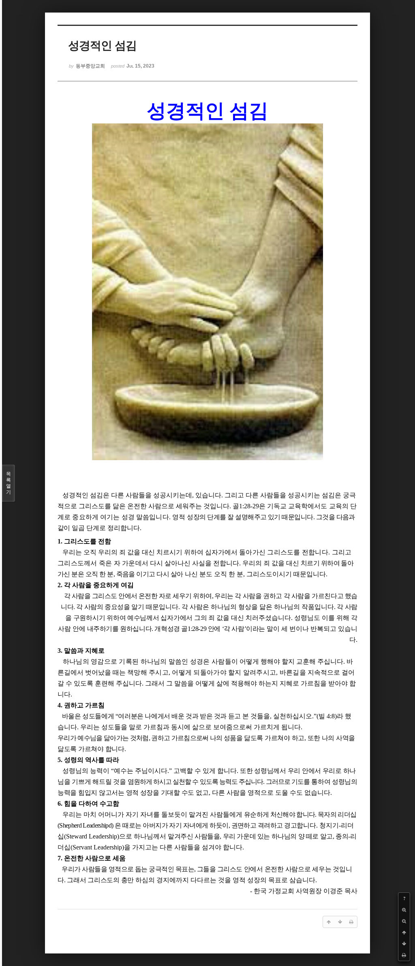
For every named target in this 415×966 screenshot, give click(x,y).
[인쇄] (404, 955)
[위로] (404, 932)
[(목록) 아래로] (404, 943)
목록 (8, 483)
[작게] (404, 921)
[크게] (404, 909)
